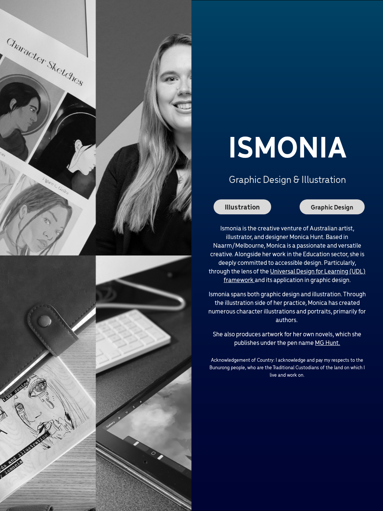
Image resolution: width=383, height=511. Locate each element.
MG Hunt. (327, 342)
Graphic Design (332, 207)
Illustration (242, 206)
